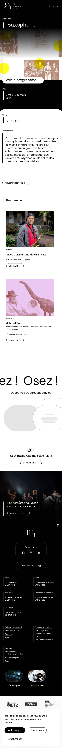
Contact (8, 649)
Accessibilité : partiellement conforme (15, 653)
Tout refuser (37, 730)
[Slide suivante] (60, 399)
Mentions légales (12, 658)
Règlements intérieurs (44, 640)
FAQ (7, 637)
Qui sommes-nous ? (13, 627)
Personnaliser (14, 739)
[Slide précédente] (44, 399)
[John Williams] (30, 297)
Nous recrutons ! (12, 630)
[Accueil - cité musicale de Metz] (12, 6)
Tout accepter (15, 730)
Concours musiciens (43, 627)
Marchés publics (41, 630)
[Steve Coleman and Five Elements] (30, 229)
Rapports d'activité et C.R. (44, 635)
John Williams (14, 323)
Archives (8, 634)
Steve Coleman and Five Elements (26, 255)
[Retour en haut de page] (58, 526)
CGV (7, 661)
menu (53, 6)
